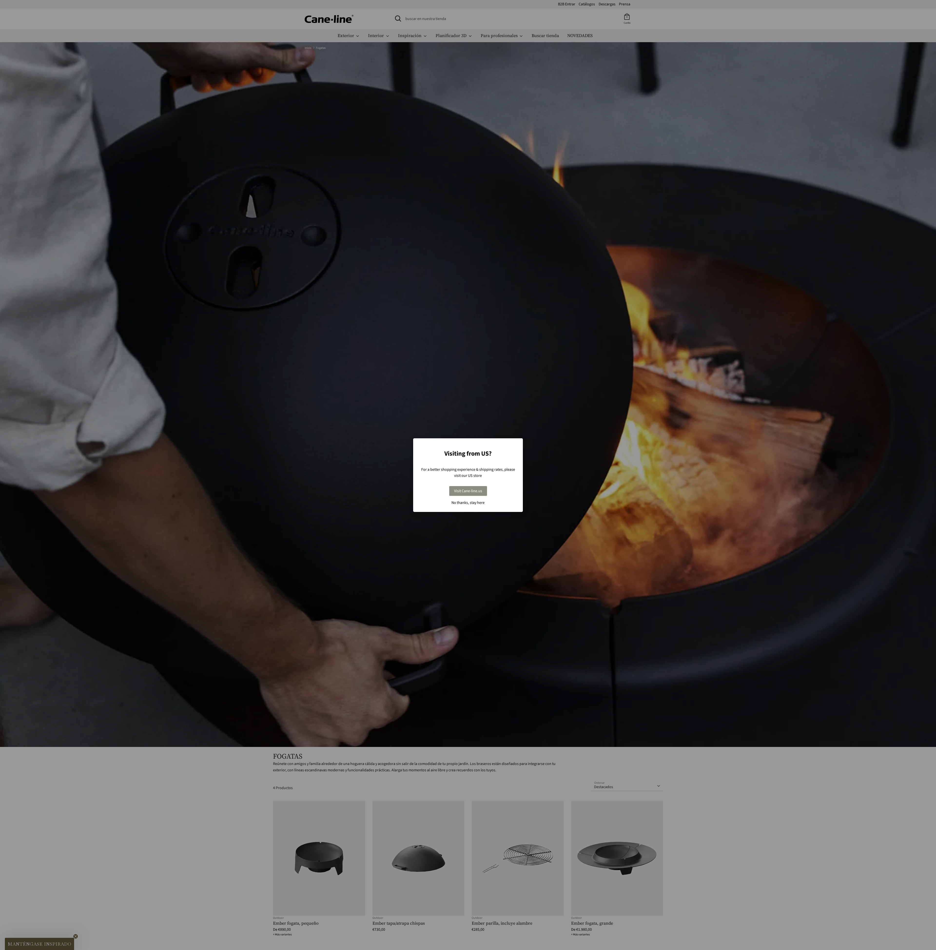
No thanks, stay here (468, 503)
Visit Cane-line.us (468, 491)
